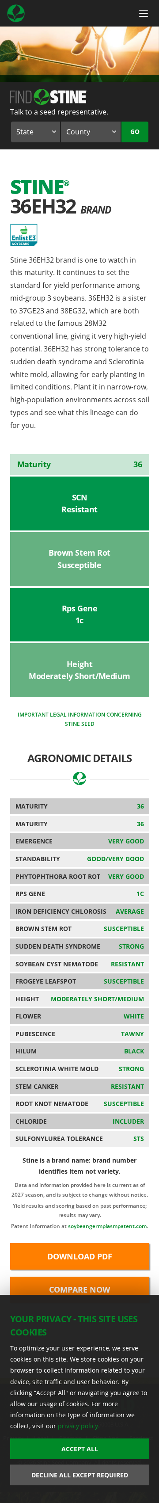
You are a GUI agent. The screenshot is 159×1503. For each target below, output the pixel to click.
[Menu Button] (143, 13)
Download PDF (79, 1256)
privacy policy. (79, 1426)
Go (135, 131)
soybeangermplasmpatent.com (107, 1226)
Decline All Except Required (79, 1475)
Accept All (79, 1449)
